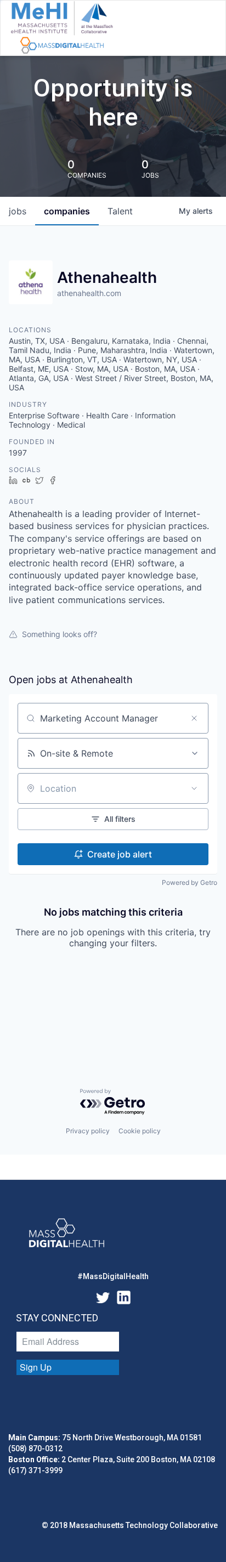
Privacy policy (88, 1131)
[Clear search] (194, 718)
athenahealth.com (89, 293)
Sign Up (36, 1367)
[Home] (62, 28)
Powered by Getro (189, 882)
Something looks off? (59, 634)
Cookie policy (139, 1131)
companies (67, 211)
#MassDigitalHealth (113, 1276)
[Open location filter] (194, 788)
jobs (17, 211)
